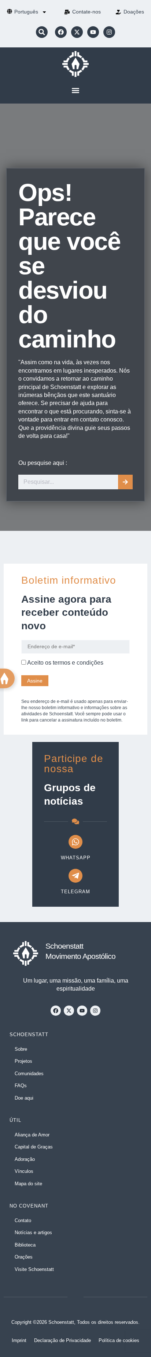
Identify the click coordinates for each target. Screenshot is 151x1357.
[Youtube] (93, 32)
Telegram (75, 891)
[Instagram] (109, 32)
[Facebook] (61, 32)
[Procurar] (125, 482)
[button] (42, 32)
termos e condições (78, 663)
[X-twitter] (77, 32)
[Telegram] (75, 876)
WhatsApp (76, 857)
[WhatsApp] (75, 842)
